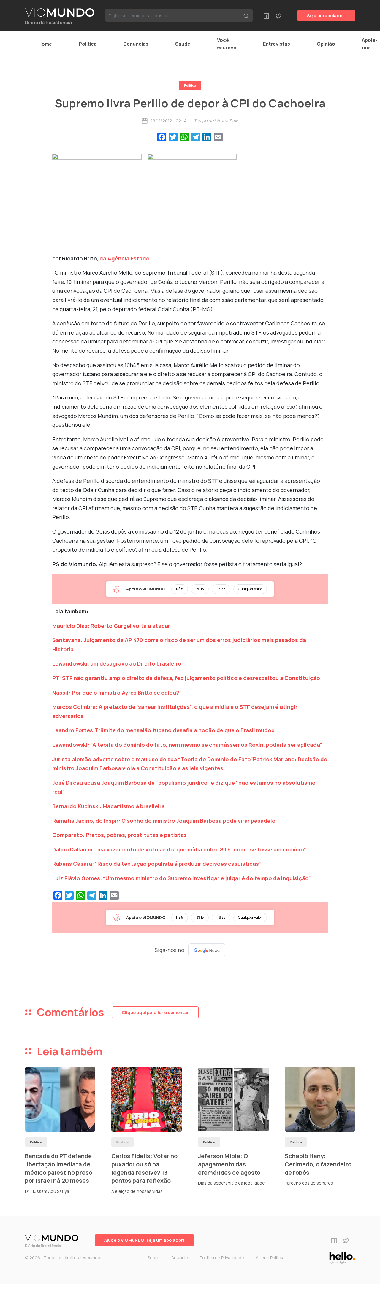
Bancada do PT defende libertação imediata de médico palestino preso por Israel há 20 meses (58, 1168)
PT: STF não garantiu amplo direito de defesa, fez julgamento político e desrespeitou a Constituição (186, 678)
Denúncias (136, 44)
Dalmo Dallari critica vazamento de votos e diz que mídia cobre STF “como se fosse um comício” (179, 849)
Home (45, 44)
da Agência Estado (124, 258)
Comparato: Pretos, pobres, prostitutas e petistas (119, 834)
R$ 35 (221, 588)
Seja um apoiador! (326, 15)
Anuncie (179, 1257)
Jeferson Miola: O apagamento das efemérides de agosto (229, 1164)
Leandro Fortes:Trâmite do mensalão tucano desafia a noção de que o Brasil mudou (163, 730)
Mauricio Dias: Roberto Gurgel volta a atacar (111, 625)
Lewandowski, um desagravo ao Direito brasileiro (116, 663)
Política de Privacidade (222, 1257)
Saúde (182, 44)
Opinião (326, 44)
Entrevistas (276, 44)
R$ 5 (179, 588)
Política (88, 44)
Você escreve (226, 44)
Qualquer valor (250, 588)
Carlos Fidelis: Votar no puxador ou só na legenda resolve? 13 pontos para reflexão (144, 1168)
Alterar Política (270, 1257)
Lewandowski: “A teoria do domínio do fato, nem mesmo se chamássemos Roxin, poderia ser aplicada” (187, 744)
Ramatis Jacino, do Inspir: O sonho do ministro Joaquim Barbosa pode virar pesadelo (164, 820)
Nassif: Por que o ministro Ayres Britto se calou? (115, 692)
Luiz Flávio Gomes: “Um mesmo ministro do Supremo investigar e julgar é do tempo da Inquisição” (181, 878)
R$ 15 (200, 588)
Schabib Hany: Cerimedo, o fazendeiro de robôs (318, 1164)
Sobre (153, 1257)
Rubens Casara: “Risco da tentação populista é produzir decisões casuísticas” (156, 863)
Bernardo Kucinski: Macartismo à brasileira (108, 806)
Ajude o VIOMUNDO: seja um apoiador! (144, 1240)
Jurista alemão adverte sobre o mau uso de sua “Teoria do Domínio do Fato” (152, 759)
